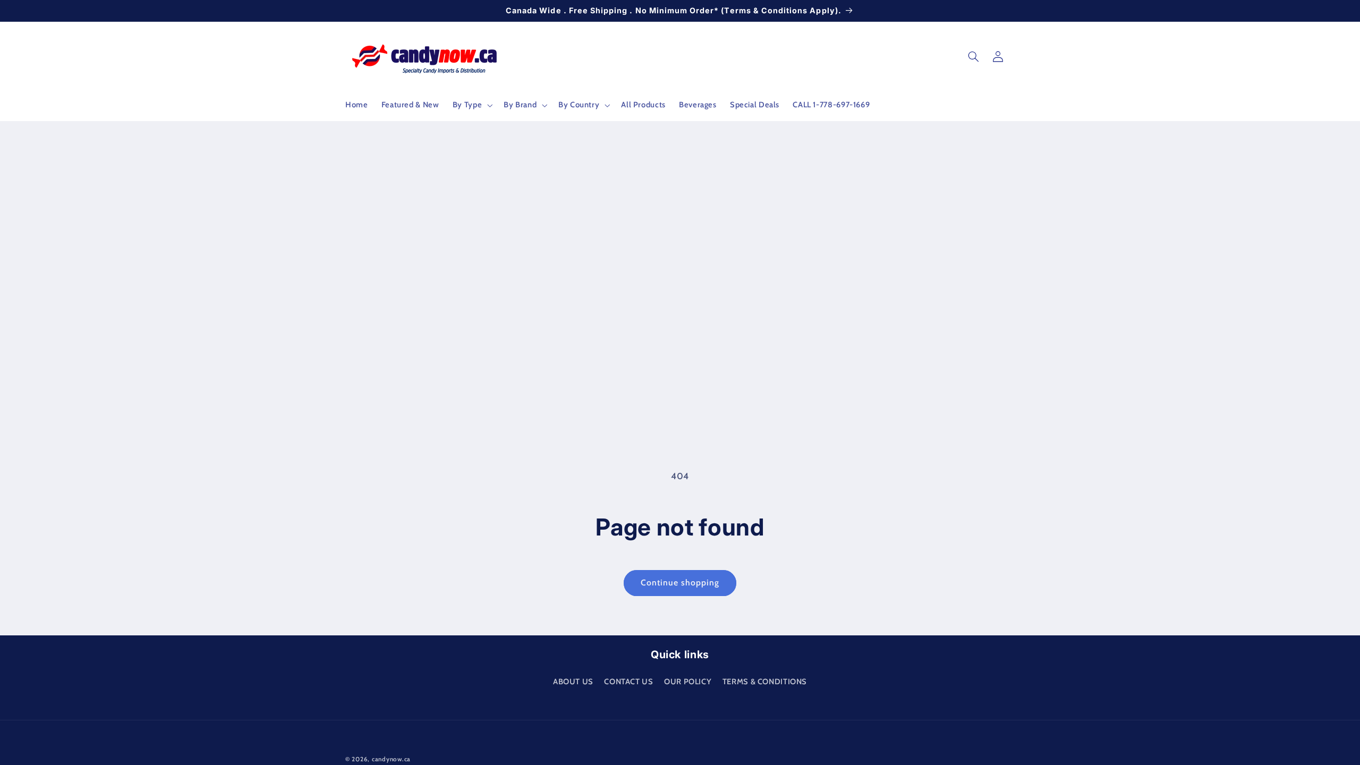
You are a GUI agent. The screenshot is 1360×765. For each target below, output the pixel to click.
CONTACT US (628, 681)
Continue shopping (680, 582)
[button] (471, 105)
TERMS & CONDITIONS (764, 681)
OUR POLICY (687, 681)
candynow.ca (391, 759)
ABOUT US (573, 681)
